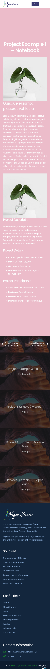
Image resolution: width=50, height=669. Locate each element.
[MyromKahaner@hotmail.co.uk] (5, 652)
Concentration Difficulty (14, 558)
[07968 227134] (5, 656)
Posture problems (11, 566)
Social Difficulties (11, 570)
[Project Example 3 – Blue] (25, 371)
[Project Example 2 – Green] (25, 409)
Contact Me (9, 632)
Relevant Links (9, 628)
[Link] (10, 4)
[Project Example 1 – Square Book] (25, 447)
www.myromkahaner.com (24, 665)
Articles (6, 624)
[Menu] (45, 4)
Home (6, 602)
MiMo (5, 611)
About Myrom (9, 607)
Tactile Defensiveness (13, 579)
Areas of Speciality (12, 615)
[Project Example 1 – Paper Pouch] (25, 485)
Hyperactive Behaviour (13, 562)
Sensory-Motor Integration (15, 575)
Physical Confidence (12, 583)
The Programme (11, 619)
